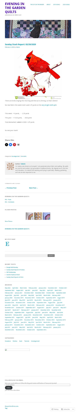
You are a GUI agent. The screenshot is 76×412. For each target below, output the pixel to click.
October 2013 (40, 325)
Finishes (15, 341)
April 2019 (30, 300)
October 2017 (20, 307)
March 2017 (16, 310)
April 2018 (23, 305)
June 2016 (45, 312)
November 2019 (29, 298)
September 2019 (51, 298)
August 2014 (8, 322)
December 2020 (28, 293)
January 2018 (50, 305)
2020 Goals (66, 4)
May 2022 (7, 288)
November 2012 (20, 330)
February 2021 (9, 293)
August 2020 (8, 295)
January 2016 (27, 315)
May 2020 (31, 295)
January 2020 (8, 298)
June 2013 (15, 327)
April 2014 (39, 322)
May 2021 (42, 290)
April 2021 (50, 290)
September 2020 (61, 293)
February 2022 (33, 288)
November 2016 (56, 310)
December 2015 (37, 315)
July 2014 (16, 322)
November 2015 (48, 315)
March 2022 (23, 288)
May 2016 (52, 312)
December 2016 (45, 310)
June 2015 (35, 317)
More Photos (8, 221)
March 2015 (58, 317)
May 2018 (15, 305)
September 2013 (51, 325)
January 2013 (57, 327)
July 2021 (27, 290)
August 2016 (29, 312)
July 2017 (48, 307)
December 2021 (52, 288)
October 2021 (63, 288)
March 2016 (8, 315)
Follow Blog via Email (14, 380)
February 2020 (56, 295)
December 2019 (18, 298)
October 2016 (9, 312)
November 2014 (39, 320)
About (48, 4)
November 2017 (9, 307)
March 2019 (38, 300)
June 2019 (15, 300)
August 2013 (60, 325)
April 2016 (60, 312)
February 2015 (9, 320)
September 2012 (41, 330)
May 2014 (31, 322)
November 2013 (29, 325)
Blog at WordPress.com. (12, 406)
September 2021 (9, 290)
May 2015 (42, 317)
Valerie (18, 47)
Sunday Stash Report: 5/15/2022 (15, 270)
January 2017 (35, 310)
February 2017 (25, 310)
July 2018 (59, 302)
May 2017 (63, 307)
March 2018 (31, 305)
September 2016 (19, 312)
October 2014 (50, 320)
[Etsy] (7, 244)
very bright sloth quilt (49, 105)
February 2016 (18, 315)
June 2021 (35, 290)
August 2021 (19, 290)
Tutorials (26, 341)
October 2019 (40, 298)
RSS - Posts (8, 199)
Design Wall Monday (12, 267)
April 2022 (15, 288)
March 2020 (47, 295)
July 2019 (7, 300)
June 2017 (56, 307)
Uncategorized (15, 156)
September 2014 (61, 320)
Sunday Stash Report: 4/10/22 (14, 277)
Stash (20, 341)
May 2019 (22, 300)
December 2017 (60, 305)
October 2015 (59, 315)
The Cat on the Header (37, 4)
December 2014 (28, 320)
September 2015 (9, 317)
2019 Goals (56, 4)
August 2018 (51, 302)
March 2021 (58, 290)
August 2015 (19, 317)
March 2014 (47, 322)
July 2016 (37, 312)
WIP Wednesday (11, 272)
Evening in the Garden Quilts (15, 8)
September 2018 (41, 302)
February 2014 (56, 322)
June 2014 (23, 322)
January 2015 (18, 320)
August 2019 (60, 298)
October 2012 (31, 330)
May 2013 (22, 327)
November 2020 (39, 293)
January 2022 (42, 288)
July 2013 (7, 327)
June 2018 (7, 305)
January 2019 (57, 300)
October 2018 (31, 302)
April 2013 (30, 327)
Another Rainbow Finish (13, 274)
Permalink (23, 156)
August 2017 (40, 307)
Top (6, 408)
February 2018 (40, 305)
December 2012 (9, 330)
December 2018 (9, 302)
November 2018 (20, 302)
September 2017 (30, 307)
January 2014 (8, 325)
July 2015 (27, 317)
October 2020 (50, 293)
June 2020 (23, 295)
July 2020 (16, 295)
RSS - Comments (9, 202)
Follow (9, 388)
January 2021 (18, 293)
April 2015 (50, 317)
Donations (8, 341)
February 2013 (47, 327)
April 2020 (39, 295)
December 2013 (18, 325)
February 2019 (47, 300)
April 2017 (8, 310)
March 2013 (38, 327)
